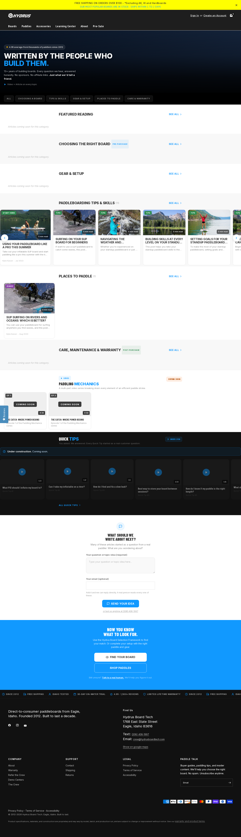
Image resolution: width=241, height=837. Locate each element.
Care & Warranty (138, 98)
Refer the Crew (16, 775)
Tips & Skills (57, 98)
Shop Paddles (120, 668)
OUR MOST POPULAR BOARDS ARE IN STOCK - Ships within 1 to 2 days (120, 6)
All (9, 98)
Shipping (70, 770)
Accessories (43, 26)
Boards (12, 26)
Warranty (13, 770)
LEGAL (127, 759)
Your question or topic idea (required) (106, 554)
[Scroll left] (4, 238)
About (84, 26)
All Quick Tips (68, 505)
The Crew (13, 784)
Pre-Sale (98, 26)
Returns (70, 775)
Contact (70, 765)
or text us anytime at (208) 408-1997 (120, 611)
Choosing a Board (30, 98)
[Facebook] (11, 725)
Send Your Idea (122, 603)
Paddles (26, 26)
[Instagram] (19, 725)
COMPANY (15, 759)
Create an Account (214, 15)
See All (174, 114)
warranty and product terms (190, 821)
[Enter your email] (229, 783)
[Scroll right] (236, 238)
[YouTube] (27, 725)
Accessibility (129, 775)
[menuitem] (13, 26)
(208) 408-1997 (140, 734)
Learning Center (66, 26)
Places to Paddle (108, 98)
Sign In (194, 15)
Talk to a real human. (113, 677)
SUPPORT (72, 759)
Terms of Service (132, 770)
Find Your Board (122, 657)
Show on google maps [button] (135, 746)
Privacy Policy (130, 765)
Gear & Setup (81, 98)
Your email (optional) (97, 579)
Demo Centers (16, 779)
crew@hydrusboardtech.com (149, 739)
